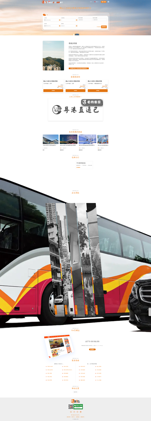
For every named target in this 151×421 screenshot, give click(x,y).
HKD (91, 1)
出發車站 (62, 17)
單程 (47, 14)
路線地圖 (99, 26)
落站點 (62, 23)
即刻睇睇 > (79, 167)
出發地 (45, 17)
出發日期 (80, 17)
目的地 (45, 23)
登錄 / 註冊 (104, 1)
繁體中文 (97, 1)
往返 (44, 14)
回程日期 (94, 17)
